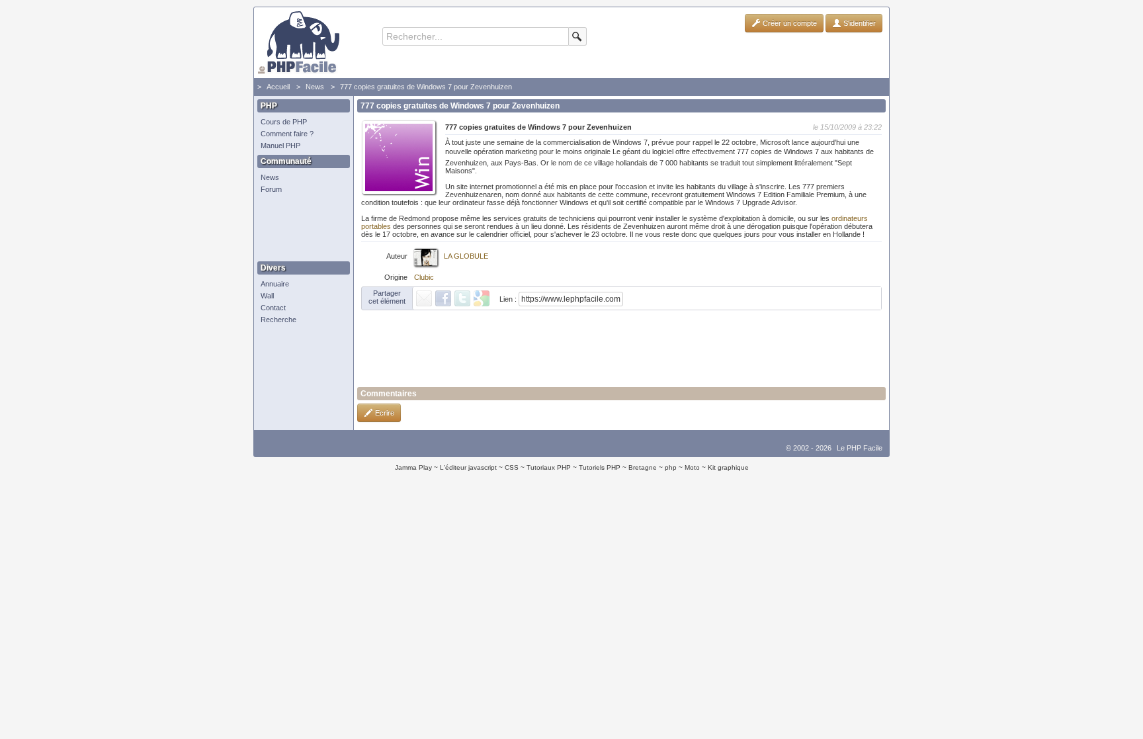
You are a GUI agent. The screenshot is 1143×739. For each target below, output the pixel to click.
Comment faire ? (287, 134)
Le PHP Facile (859, 448)
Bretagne (642, 467)
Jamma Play (413, 467)
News (315, 87)
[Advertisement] (300, 228)
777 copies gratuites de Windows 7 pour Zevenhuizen (426, 87)
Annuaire (275, 284)
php (671, 467)
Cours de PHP (284, 122)
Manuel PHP (280, 146)
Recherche (278, 320)
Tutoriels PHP (599, 467)
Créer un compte (789, 23)
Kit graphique (728, 467)
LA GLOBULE (466, 256)
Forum (271, 189)
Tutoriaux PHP (549, 467)
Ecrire (383, 413)
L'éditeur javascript (468, 467)
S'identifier (858, 23)
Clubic (424, 277)
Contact (273, 308)
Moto (692, 467)
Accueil (278, 87)
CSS (512, 467)
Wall (267, 296)
